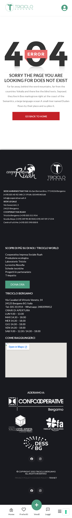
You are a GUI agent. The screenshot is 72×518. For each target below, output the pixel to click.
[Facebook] (31, 458)
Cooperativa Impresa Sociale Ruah (23, 254)
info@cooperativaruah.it (14, 198)
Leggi (48, 514)
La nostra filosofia (14, 264)
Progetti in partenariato (18, 271)
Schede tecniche (14, 268)
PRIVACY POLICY (23, 477)
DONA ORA (17, 284)
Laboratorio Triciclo (15, 261)
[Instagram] (40, 458)
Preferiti (24, 514)
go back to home (36, 116)
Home (11, 514)
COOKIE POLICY (40, 477)
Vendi (36, 514)
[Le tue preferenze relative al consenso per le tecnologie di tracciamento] (66, 512)
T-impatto (10, 275)
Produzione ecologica (16, 257)
